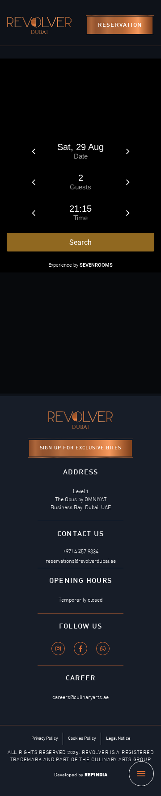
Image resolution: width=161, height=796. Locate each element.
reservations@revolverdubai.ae (81, 561)
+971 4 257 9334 (80, 551)
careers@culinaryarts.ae (80, 697)
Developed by (80, 775)
